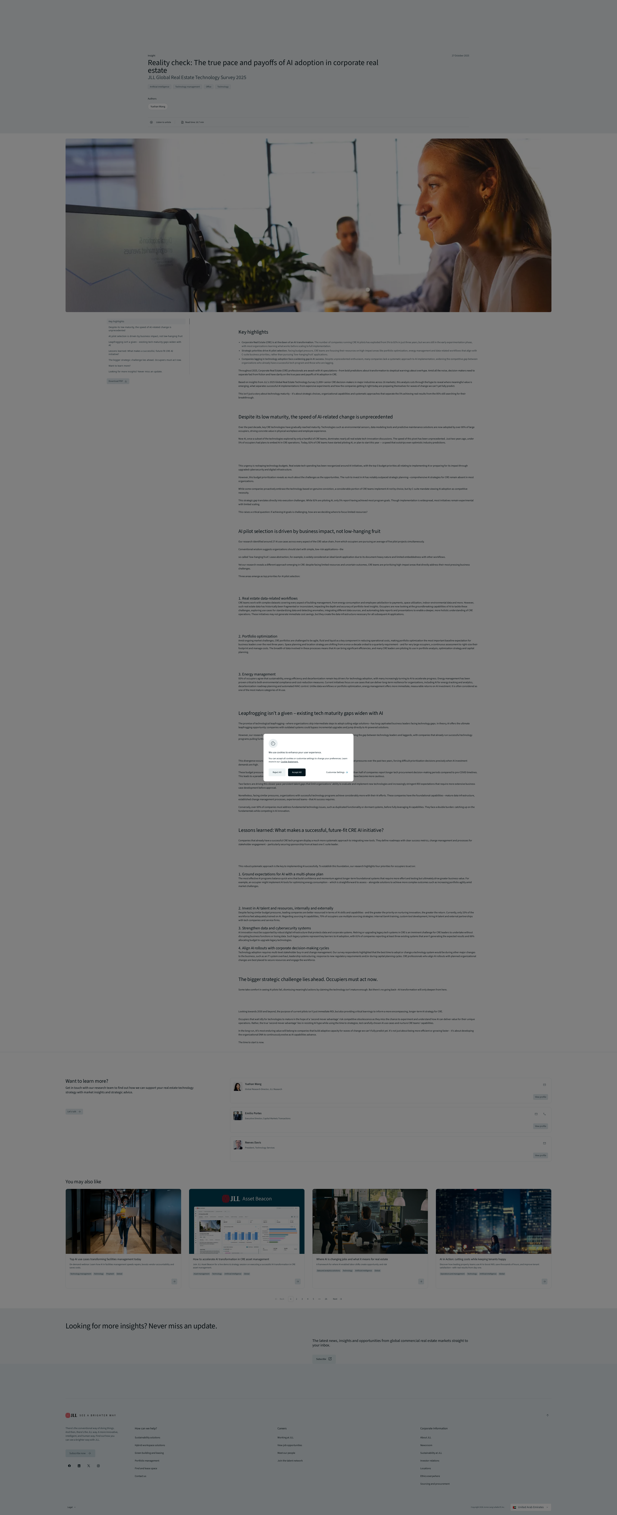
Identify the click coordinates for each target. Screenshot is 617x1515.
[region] (308, 757)
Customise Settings (337, 772)
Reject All (277, 772)
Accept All (297, 772)
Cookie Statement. (289, 761)
